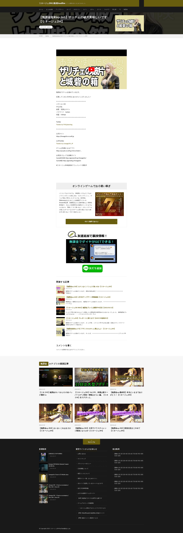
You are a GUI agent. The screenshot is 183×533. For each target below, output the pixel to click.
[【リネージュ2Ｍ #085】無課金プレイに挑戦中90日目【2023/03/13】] (60, 311)
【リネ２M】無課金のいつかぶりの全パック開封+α (56, 394)
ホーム (41, 9)
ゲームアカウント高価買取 (86, 503)
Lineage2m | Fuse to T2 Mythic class (58, 474)
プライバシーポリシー (84, 463)
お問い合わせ (82, 453)
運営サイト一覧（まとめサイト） (88, 478)
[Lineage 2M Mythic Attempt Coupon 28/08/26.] (43, 467)
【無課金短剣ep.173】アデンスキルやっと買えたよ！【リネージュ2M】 (90, 329)
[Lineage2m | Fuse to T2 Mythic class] (43, 478)
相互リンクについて (84, 473)
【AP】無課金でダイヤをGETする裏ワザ (90, 498)
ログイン (73, 349)
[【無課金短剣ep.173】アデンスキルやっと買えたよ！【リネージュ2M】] (60, 332)
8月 (136, 453)
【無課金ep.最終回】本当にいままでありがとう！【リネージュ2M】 (126, 394)
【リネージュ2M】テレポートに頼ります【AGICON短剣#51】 (87, 318)
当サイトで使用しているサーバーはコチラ (90, 483)
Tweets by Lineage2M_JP (64, 143)
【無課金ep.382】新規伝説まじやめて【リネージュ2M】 (125, 429)
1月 (119, 453)
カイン (85, 9)
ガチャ (92, 9)
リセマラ (106, 9)
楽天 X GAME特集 (83, 488)
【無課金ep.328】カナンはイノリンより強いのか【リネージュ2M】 (89, 286)
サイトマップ (82, 458)
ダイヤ (99, 9)
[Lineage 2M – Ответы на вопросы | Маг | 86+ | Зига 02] (43, 488)
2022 (115, 481)
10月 (141, 460)
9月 (139, 460)
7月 (134, 453)
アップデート (60, 9)
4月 (127, 453)
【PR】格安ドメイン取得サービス (88, 518)
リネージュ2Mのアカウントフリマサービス (93, 508)
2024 (115, 467)
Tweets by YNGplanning (64, 124)
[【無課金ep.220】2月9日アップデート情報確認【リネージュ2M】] (60, 300)
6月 (131, 453)
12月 (119, 462)
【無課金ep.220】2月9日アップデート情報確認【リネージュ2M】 (88, 297)
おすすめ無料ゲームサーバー (86, 493)
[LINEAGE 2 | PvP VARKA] (43, 457)
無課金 (126, 9)
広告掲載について (83, 468)
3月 (124, 453)
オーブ (69, 9)
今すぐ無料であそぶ (91, 221)
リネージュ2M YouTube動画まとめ (60, 528)
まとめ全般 (49, 9)
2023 (115, 474)
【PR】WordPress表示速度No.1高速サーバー (91, 513)
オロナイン (77, 9)
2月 (122, 453)
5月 (129, 453)
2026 (115, 453)
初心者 (114, 9)
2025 (115, 460)
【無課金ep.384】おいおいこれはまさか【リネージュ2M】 (55, 429)
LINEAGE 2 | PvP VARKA (55, 453)
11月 (115, 462)
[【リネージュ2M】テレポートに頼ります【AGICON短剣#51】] (60, 321)
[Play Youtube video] (91, 69)
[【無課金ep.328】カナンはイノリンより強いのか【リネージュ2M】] (60, 289)
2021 (115, 488)
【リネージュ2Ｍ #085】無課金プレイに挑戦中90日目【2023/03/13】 (90, 307)
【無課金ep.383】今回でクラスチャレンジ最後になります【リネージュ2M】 (91, 429)
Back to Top (91, 442)
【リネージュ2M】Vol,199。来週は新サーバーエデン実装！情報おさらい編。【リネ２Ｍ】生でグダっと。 (91, 395)
